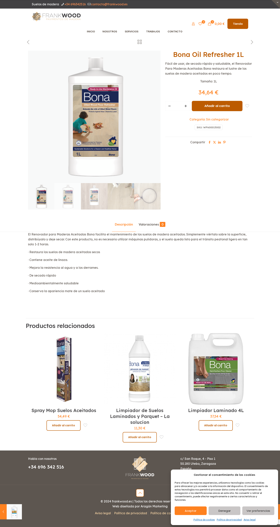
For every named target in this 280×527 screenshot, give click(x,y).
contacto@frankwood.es (109, 4)
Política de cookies (204, 519)
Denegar (224, 511)
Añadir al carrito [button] (63, 425)
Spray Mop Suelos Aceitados (63, 410)
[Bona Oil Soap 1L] (11, 511)
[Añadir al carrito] (94, 338)
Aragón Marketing (154, 506)
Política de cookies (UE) (167, 513)
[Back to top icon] (140, 493)
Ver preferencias (258, 511)
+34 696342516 (75, 4)
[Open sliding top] (275, 4)
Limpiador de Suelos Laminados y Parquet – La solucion (140, 416)
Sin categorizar (217, 119)
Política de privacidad (229, 519)
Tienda (238, 24)
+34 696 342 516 (46, 467)
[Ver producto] (94, 346)
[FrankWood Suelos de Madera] (56, 16)
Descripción (124, 224)
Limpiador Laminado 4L (216, 410)
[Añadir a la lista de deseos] (94, 354)
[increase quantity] (185, 106)
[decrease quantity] (169, 106)
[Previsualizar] (94, 363)
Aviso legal (250, 519)
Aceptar (190, 511)
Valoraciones (151, 224)
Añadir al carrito (217, 106)
